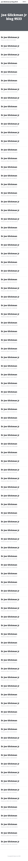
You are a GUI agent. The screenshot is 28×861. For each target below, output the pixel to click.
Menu (24, 1)
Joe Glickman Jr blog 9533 (9, 2)
